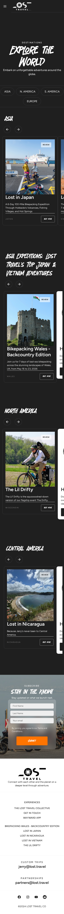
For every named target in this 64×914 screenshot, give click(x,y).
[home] (32, 6)
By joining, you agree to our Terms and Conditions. (29, 729)
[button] (7, 129)
